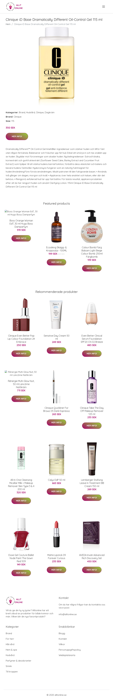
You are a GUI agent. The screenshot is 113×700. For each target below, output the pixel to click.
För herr (10, 638)
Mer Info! (17, 136)
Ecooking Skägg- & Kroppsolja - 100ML (56, 249)
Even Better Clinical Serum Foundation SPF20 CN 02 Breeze (92, 338)
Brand (22, 112)
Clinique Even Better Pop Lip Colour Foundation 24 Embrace (21, 338)
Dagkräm (49, 112)
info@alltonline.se (68, 614)
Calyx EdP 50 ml (56, 479)
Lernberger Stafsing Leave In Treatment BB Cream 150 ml (92, 483)
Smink (9, 666)
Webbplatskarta (67, 655)
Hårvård (10, 644)
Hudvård (30, 112)
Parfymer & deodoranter (18, 660)
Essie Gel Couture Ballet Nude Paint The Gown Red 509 (21, 558)
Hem (8, 24)
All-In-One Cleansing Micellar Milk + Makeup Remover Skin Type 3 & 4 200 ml (21, 484)
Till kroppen (12, 671)
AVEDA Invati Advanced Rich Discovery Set (91, 557)
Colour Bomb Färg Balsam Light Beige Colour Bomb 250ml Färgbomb (92, 252)
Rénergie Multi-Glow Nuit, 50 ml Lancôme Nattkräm (21, 384)
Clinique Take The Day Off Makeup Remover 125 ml (92, 411)
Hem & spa (11, 649)
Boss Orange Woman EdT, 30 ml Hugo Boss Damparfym (21, 223)
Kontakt (63, 638)
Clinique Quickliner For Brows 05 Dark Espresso (56, 409)
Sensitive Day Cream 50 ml (56, 337)
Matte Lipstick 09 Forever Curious (56, 557)
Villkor (62, 644)
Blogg (62, 633)
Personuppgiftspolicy (70, 649)
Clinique (40, 112)
